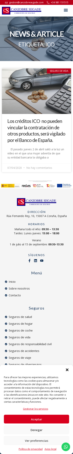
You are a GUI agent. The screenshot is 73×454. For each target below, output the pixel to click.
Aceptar (36, 419)
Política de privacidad (31, 449)
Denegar (36, 430)
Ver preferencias (36, 441)
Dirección (36, 212)
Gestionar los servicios (35, 408)
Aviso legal (50, 449)
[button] (67, 370)
